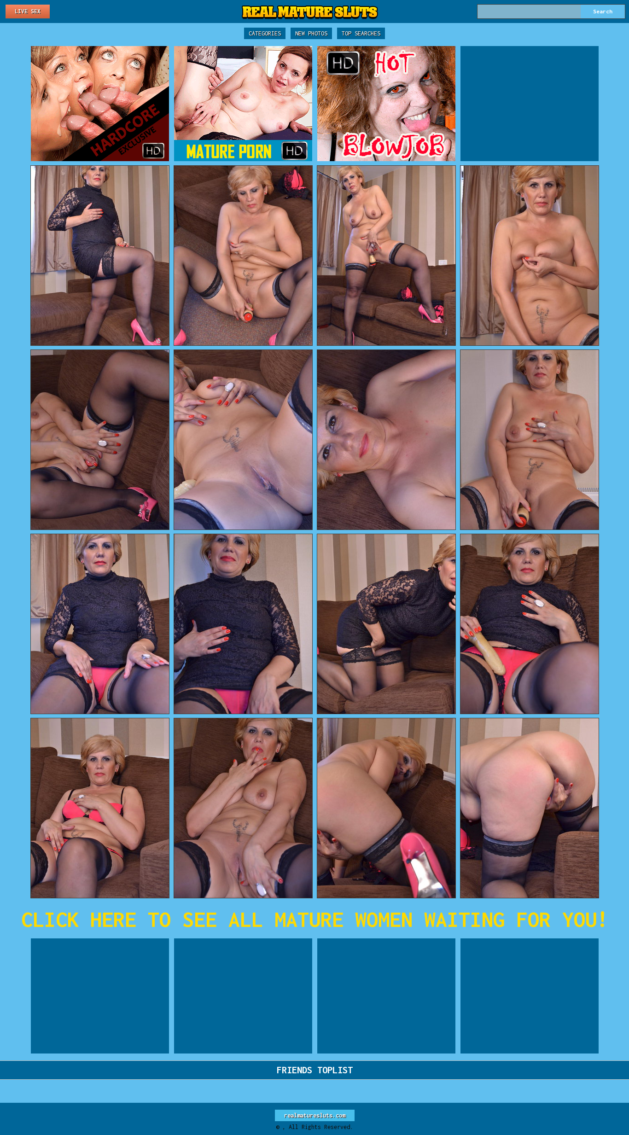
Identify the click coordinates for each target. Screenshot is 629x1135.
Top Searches (361, 33)
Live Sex (28, 11)
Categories (265, 33)
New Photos (311, 33)
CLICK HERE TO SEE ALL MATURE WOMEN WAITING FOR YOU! (314, 919)
